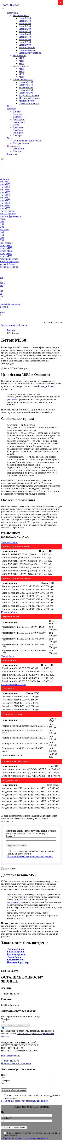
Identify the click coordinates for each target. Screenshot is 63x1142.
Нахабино (18, 130)
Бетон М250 (25, 26)
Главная (11, 330)
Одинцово (18, 132)
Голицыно (18, 114)
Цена (9, 106)
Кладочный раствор (29, 95)
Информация (14, 146)
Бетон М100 (25, 18)
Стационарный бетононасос (27, 140)
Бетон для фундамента (30, 52)
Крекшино (18, 127)
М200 (21, 63)
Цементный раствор (23, 79)
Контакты (12, 154)
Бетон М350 (25, 31)
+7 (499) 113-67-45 (10, 5)
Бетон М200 (25, 23)
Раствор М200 (26, 87)
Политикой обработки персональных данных (30, 856)
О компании (19, 148)
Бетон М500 (25, 39)
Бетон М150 (25, 21)
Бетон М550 (25, 42)
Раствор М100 (26, 82)
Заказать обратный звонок (14, 325)
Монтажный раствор (29, 98)
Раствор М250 (26, 90)
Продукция (13, 13)
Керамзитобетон (21, 66)
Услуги (10, 138)
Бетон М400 (25, 34)
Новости (17, 151)
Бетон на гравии (27, 47)
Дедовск (17, 116)
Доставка (11, 108)
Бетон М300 (25, 29)
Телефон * (6, 1019)
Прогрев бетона (21, 143)
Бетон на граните (27, 50)
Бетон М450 (25, 37)
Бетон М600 (25, 45)
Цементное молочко (29, 103)
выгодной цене (47, 386)
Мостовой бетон (27, 100)
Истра (16, 124)
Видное (17, 111)
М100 (21, 58)
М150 (21, 60)
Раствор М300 (26, 92)
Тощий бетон (19, 55)
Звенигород (19, 122)
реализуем (12, 399)
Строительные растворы (13, 684)
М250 (21, 76)
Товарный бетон (21, 15)
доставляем (12, 902)
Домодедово (19, 119)
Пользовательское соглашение (16, 1063)
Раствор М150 (26, 84)
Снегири (17, 135)
